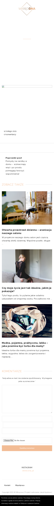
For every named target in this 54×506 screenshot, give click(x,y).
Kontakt (7, 485)
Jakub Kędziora (45, 492)
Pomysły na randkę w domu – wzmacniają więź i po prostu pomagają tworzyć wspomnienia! (16, 167)
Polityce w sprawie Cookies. (30, 503)
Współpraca (19, 485)
